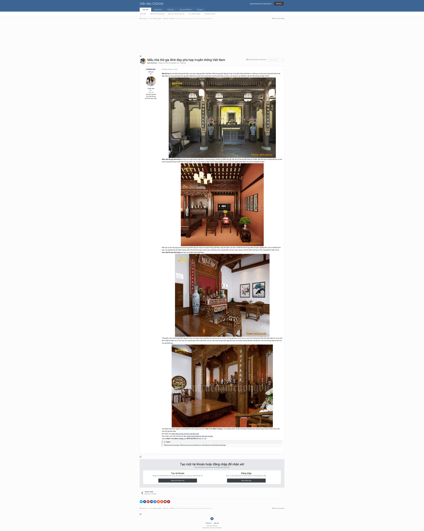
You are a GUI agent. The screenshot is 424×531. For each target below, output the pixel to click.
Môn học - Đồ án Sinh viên (176, 14)
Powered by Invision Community (212, 528)
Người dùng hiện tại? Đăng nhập (260, 4)
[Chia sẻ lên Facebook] (144, 501)
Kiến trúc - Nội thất (179, 63)
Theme (208, 523)
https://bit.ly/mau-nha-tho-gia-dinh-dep (185, 434)
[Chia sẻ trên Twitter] (141, 501)
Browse (200, 9)
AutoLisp (171, 9)
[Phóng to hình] (222, 117)
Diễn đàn (145, 9)
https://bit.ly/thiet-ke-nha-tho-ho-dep (200, 436)
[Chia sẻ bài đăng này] (282, 69)
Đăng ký (278, 3)
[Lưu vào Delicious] (154, 501)
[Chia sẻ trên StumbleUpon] (161, 501)
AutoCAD (143, 14)
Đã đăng (170, 69)
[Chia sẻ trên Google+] (148, 501)
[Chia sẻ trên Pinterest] (168, 501)
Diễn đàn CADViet (151, 4)
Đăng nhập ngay (246, 480)
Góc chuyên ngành (194, 14)
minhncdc (153, 63)
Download (157, 9)
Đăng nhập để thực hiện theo (257, 59)
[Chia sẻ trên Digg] (151, 501)
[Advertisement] (212, 37)
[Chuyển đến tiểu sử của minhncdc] (143, 61)
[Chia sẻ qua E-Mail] (165, 501)
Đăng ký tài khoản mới (177, 480)
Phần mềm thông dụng (157, 14)
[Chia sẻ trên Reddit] (158, 501)
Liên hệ (216, 523)
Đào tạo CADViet (185, 9)
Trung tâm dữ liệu (209, 14)
